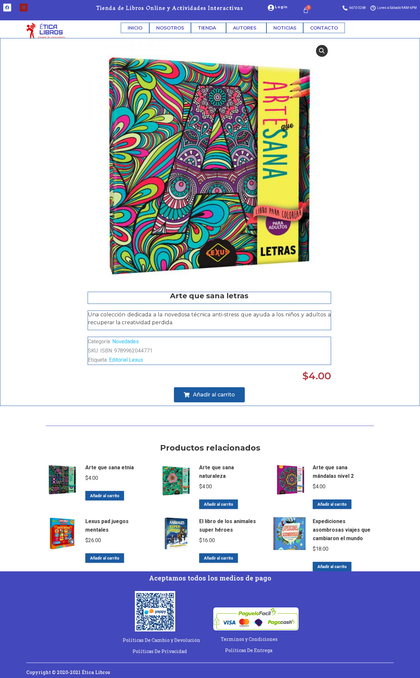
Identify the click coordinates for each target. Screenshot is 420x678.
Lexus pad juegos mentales (107, 525)
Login (281, 7)
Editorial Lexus (126, 360)
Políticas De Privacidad (160, 651)
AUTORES (244, 28)
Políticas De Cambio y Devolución (161, 640)
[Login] (270, 8)
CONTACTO (324, 28)
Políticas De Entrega (248, 650)
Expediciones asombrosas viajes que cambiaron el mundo (341, 529)
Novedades (125, 341)
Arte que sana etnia (109, 467)
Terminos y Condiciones (249, 639)
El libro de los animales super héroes (227, 525)
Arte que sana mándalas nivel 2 (333, 471)
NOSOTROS (170, 28)
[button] (322, 51)
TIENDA (207, 28)
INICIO (135, 28)
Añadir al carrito (104, 496)
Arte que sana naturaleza (216, 471)
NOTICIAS (284, 28)
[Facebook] (7, 7)
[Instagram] (24, 7)
